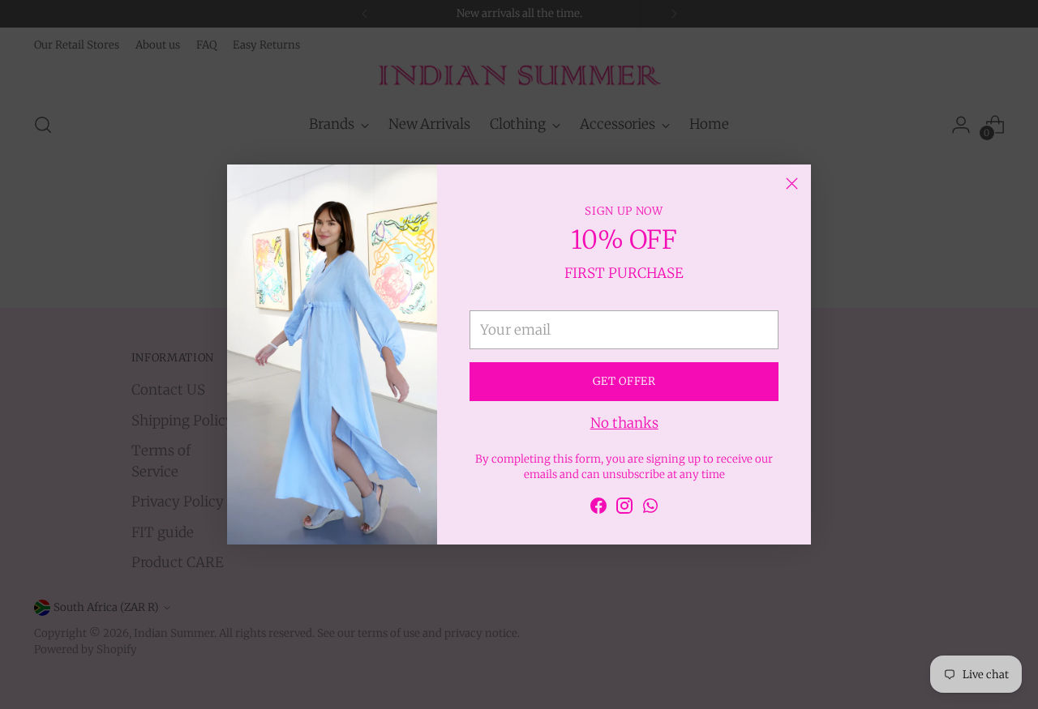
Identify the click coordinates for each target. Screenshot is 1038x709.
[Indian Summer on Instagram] (624, 509)
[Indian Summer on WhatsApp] (650, 509)
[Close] (791, 183)
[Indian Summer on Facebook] (598, 509)
